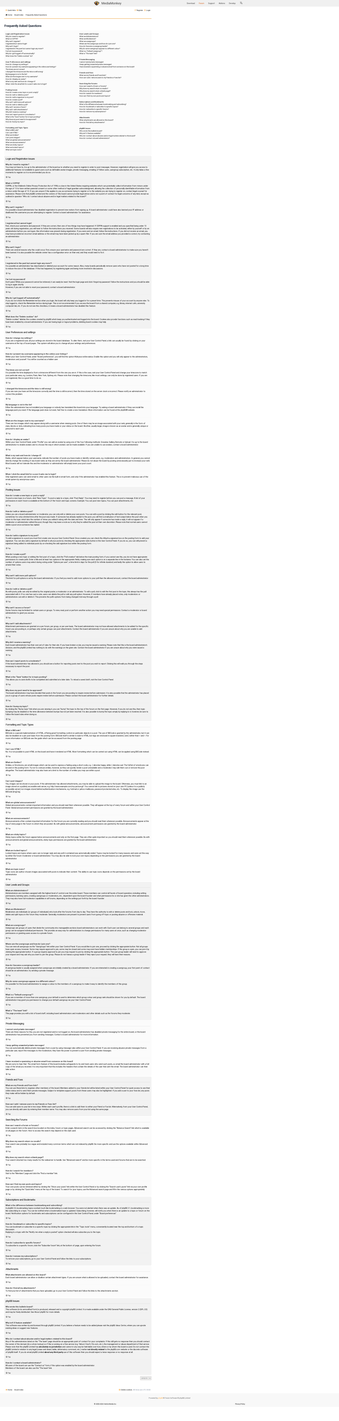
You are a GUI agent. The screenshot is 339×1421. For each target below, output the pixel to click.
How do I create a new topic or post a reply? (22, 92)
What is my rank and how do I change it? (20, 81)
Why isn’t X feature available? (90, 133)
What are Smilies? (12, 135)
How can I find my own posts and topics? (94, 96)
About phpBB (40, 1312)
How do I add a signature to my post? (20, 97)
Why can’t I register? (13, 41)
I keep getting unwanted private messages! (95, 64)
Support (211, 3)
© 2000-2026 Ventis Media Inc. (105, 1404)
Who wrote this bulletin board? (90, 131)
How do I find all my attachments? (92, 122)
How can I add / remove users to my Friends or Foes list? (100, 78)
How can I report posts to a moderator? (20, 114)
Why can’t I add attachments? (17, 110)
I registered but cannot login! (16, 44)
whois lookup (37, 1344)
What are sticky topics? (14, 145)
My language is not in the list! (16, 74)
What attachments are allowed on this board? (96, 120)
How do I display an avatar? (16, 79)
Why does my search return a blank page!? (95, 91)
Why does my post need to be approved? (21, 119)
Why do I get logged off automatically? (20, 53)
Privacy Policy (240, 1404)
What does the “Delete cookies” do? (19, 56)
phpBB (123, 410)
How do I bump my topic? (15, 122)
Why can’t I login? (12, 46)
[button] (241, 3)
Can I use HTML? (12, 133)
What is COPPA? (12, 39)
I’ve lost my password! (14, 51)
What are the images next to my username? (22, 77)
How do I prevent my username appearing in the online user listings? (31, 67)
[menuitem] (19, 10)
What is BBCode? (12, 130)
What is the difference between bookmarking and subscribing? (102, 104)
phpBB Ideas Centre (118, 1325)
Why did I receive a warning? (16, 112)
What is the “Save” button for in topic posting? (23, 117)
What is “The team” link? (88, 53)
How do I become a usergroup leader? (93, 46)
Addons (222, 3)
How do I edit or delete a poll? (17, 105)
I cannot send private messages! (91, 62)
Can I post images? (13, 138)
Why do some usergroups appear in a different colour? (99, 49)
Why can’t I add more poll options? (18, 102)
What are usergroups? (87, 41)
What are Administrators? (89, 36)
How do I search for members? (90, 93)
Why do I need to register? (15, 36)
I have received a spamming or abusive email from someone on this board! (106, 67)
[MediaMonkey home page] (96, 3)
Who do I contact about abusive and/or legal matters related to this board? (107, 136)
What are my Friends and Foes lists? (92, 75)
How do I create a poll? (14, 100)
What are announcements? (16, 142)
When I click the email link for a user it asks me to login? (26, 84)
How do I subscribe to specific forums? (94, 109)
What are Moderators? (87, 39)
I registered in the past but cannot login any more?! (24, 49)
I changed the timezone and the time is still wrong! (24, 72)
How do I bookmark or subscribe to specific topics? (98, 107)
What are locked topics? (15, 147)
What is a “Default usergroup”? (90, 51)
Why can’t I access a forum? (16, 107)
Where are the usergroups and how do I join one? (97, 44)
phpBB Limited (76, 1309)
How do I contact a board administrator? (94, 138)
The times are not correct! (15, 69)
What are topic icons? (14, 150)
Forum (201, 3)
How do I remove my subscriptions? (92, 112)
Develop (232, 3)
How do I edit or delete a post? (17, 95)
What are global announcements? (18, 140)
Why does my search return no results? (93, 88)
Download (191, 3)
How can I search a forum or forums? (93, 86)
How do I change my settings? (17, 64)
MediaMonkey (111, 3)
